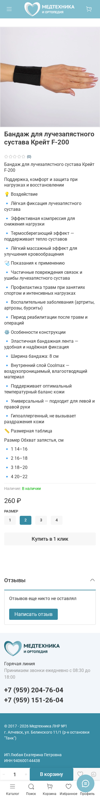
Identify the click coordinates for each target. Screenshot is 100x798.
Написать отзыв (33, 614)
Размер (11, 511)
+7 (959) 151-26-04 (33, 700)
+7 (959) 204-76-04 (33, 690)
